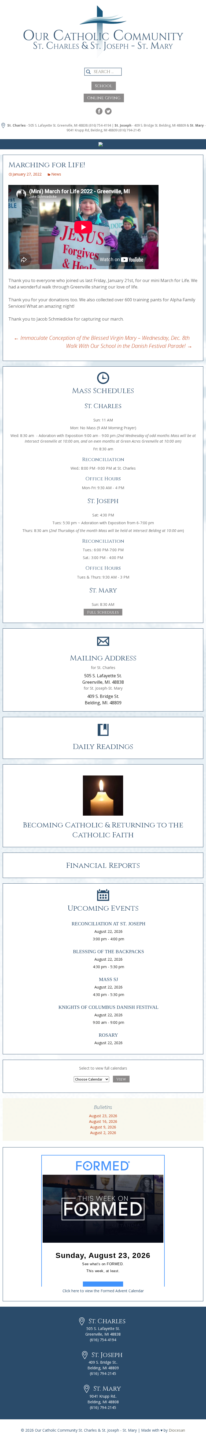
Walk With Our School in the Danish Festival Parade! (129, 345)
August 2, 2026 (103, 1132)
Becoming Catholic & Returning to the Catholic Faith (103, 830)
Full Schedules (103, 612)
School (103, 86)
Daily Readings (103, 747)
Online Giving (103, 98)
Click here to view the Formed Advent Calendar (103, 1290)
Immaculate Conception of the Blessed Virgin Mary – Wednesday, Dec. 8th (102, 337)
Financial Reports (103, 865)
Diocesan (177, 1430)
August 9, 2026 (103, 1127)
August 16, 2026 (103, 1121)
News (56, 174)
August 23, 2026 (103, 1115)
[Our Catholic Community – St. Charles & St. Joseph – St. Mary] (103, 36)
